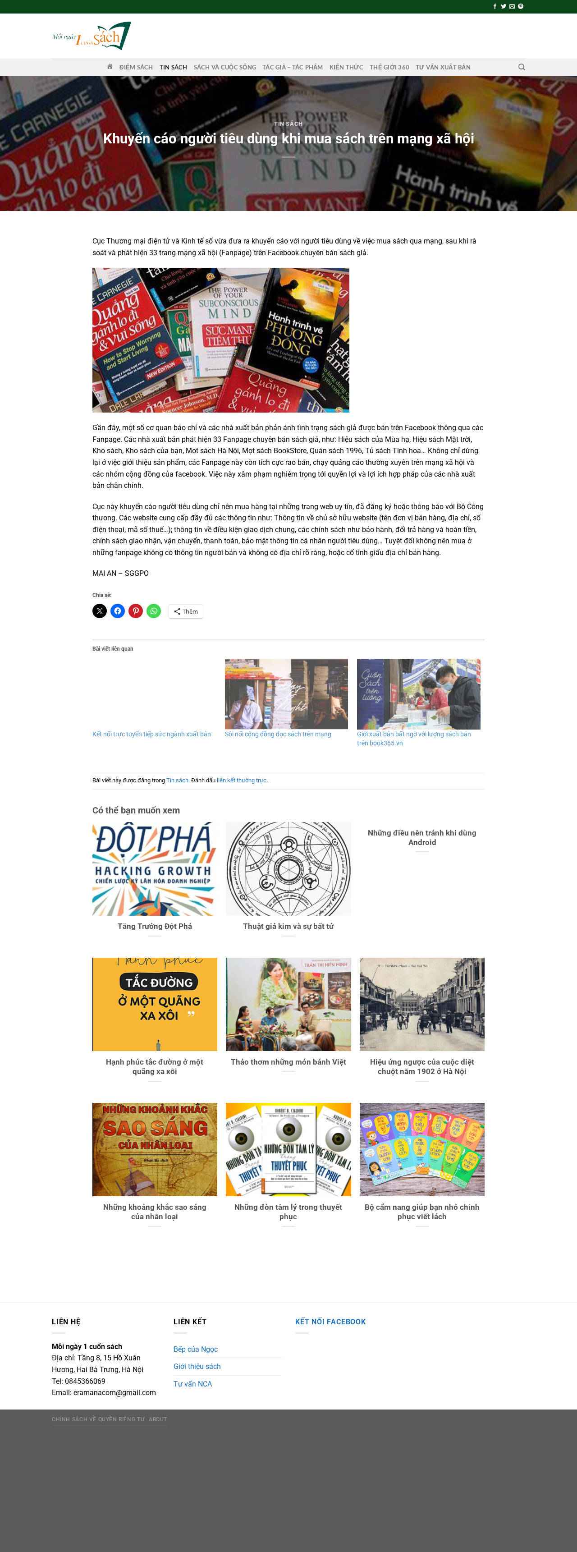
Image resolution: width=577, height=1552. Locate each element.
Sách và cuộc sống (225, 67)
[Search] (521, 67)
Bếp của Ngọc (196, 1349)
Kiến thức (346, 67)
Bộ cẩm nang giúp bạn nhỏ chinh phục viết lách (422, 1212)
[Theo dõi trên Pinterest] (520, 7)
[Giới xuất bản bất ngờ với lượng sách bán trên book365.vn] (419, 694)
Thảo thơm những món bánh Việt (288, 1062)
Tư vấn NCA (193, 1384)
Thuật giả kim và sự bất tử (288, 926)
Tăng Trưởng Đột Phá (155, 926)
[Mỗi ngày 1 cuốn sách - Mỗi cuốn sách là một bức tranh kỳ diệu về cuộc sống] (91, 36)
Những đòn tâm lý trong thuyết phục (288, 1212)
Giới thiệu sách (197, 1366)
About (158, 1419)
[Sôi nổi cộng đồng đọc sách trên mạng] (286, 694)
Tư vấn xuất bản (443, 67)
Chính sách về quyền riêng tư (98, 1419)
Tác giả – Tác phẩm (292, 67)
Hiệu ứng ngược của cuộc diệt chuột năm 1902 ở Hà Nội (422, 1067)
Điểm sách (136, 67)
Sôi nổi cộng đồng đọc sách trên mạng (278, 734)
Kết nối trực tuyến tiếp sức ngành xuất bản (151, 734)
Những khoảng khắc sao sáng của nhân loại (154, 1212)
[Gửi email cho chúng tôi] (512, 7)
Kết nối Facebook (330, 1322)
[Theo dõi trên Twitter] (503, 7)
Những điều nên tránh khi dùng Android (422, 838)
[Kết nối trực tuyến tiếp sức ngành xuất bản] (154, 694)
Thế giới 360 (389, 67)
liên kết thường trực (241, 780)
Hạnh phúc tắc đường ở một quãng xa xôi (154, 1067)
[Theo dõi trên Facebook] (495, 7)
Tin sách (174, 67)
